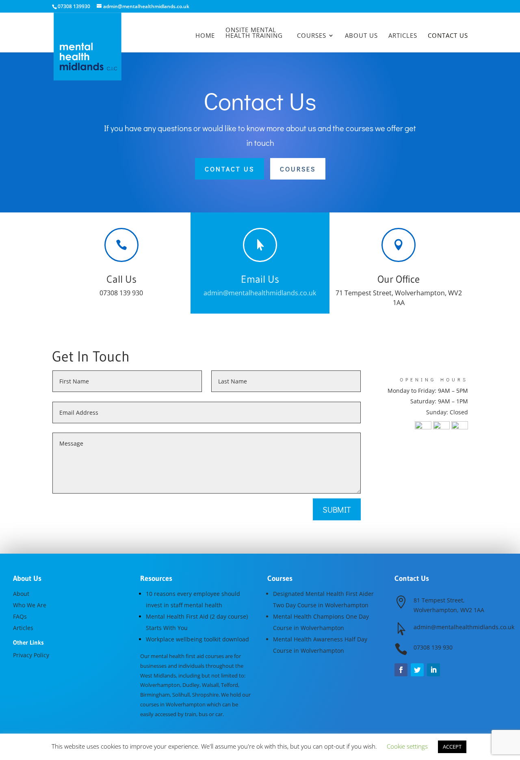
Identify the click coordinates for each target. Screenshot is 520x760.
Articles (402, 35)
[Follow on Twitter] (417, 669)
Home (205, 35)
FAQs (20, 616)
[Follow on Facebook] (400, 669)
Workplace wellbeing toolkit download (197, 639)
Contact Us (448, 35)
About (21, 594)
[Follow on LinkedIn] (433, 669)
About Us (361, 35)
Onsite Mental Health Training (254, 33)
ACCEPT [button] (452, 746)
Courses (311, 35)
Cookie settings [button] (407, 746)
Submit (337, 509)
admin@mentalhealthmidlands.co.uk (260, 292)
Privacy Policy (31, 655)
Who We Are (29, 605)
